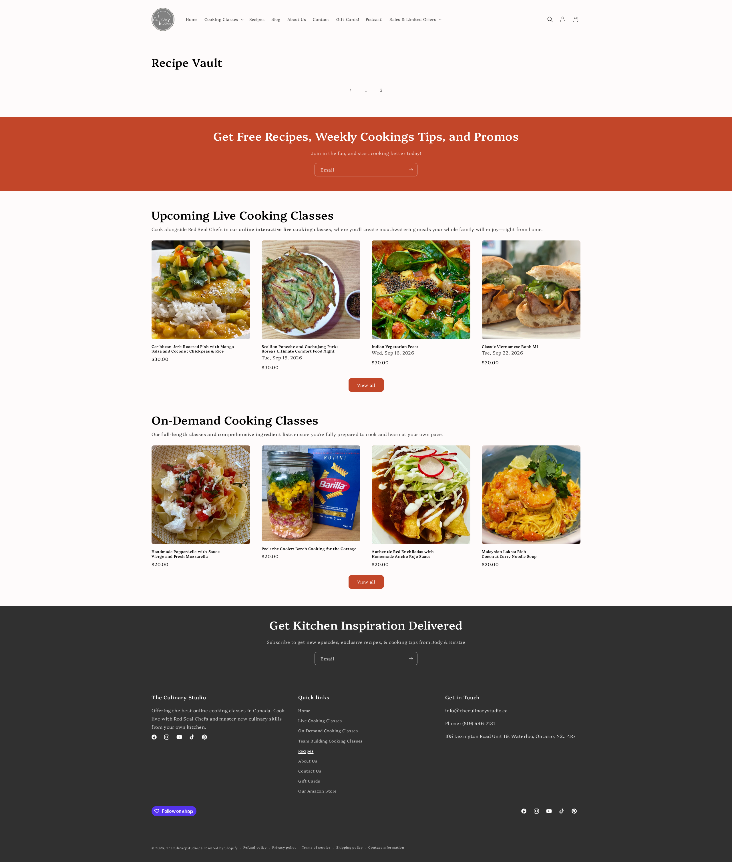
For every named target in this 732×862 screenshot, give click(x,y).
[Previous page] (350, 90)
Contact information (386, 847)
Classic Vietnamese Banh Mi (510, 346)
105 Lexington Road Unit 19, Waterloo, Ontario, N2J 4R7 (510, 736)
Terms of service (316, 847)
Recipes (305, 751)
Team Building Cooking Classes (330, 741)
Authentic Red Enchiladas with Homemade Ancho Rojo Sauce (403, 554)
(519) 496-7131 (478, 723)
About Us (307, 761)
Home (304, 710)
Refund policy (255, 847)
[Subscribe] (411, 169)
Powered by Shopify (221, 848)
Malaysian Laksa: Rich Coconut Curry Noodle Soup (509, 554)
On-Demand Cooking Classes (328, 730)
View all (366, 385)
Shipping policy (349, 847)
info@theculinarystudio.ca (476, 710)
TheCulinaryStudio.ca (184, 848)
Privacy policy (284, 847)
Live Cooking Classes (320, 720)
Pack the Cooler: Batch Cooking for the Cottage (309, 548)
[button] (223, 19)
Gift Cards (309, 781)
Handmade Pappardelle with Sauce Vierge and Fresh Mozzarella (186, 554)
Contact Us (309, 771)
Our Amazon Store (317, 791)
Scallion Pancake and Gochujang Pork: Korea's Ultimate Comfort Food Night (300, 349)
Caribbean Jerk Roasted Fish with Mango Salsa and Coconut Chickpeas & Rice (193, 349)
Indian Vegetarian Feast (395, 346)
